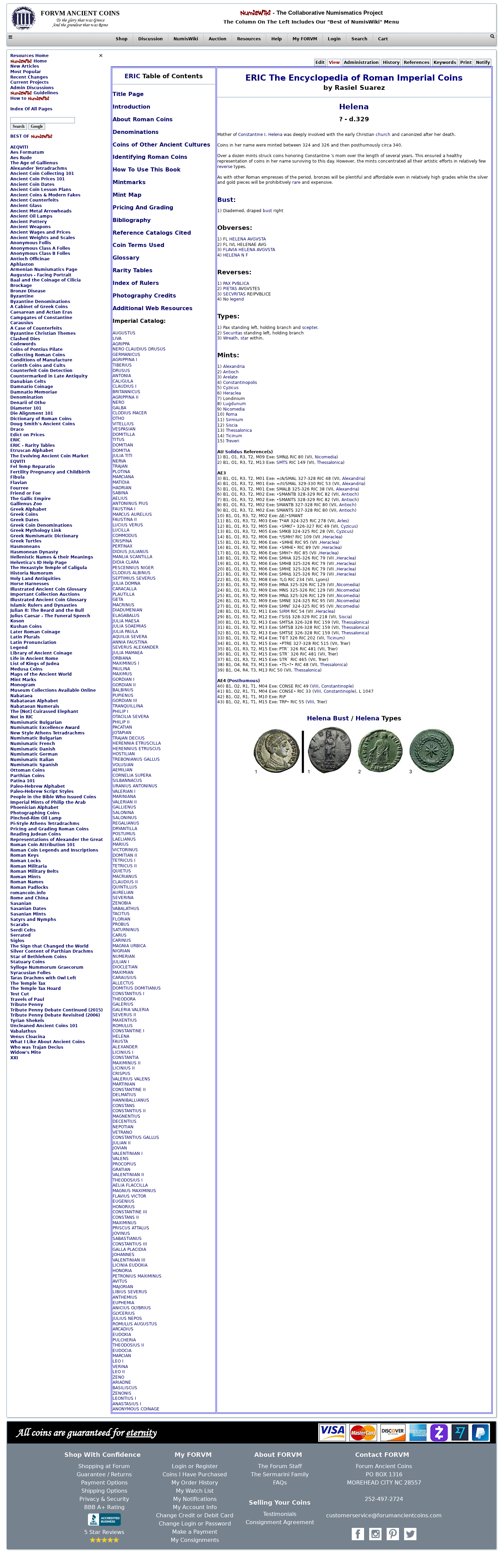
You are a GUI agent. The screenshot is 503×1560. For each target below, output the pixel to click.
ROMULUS (123, 1025)
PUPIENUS (123, 695)
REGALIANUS (126, 823)
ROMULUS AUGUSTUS (135, 1324)
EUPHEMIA (123, 1302)
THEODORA (124, 999)
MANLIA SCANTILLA (132, 556)
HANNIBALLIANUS (131, 1100)
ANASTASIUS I (127, 1404)
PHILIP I (120, 711)
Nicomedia (234, 409)
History (391, 62)
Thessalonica (239, 430)
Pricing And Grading (143, 207)
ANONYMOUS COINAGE (136, 1409)
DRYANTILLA (125, 828)
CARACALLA (125, 588)
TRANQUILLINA (128, 706)
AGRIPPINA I (125, 359)
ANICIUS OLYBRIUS (132, 1308)
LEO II (119, 1371)
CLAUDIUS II (125, 882)
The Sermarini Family (280, 1474)
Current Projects (29, 82)
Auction (218, 39)
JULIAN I (121, 962)
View (334, 62)
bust (267, 210)
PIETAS (230, 288)
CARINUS (122, 940)
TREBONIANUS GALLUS (136, 759)
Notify (483, 62)
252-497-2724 (384, 1499)
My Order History (194, 1482)
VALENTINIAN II (128, 1174)
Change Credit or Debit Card (194, 1515)
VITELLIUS (123, 424)
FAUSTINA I (124, 509)
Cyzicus (230, 387)
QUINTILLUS (125, 887)
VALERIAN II (125, 802)
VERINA (120, 1366)
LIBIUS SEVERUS (130, 1291)
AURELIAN (123, 892)
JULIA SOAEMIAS (129, 626)
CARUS (120, 935)
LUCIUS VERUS (128, 525)
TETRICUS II (125, 866)
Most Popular (25, 71)
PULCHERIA (124, 1340)
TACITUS (121, 913)
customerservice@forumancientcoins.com (384, 1515)
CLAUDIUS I (125, 386)
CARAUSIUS (125, 977)
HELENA (121, 1036)
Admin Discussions (32, 87)
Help (276, 39)
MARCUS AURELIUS (132, 514)
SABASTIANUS (127, 1238)
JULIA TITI (122, 455)
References (416, 62)
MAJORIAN (123, 1286)
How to (19, 98)
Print (466, 62)
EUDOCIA (122, 1350)
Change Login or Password (195, 1523)
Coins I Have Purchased (195, 1474)
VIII (315, 686)
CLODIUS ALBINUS (132, 572)
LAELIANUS (124, 839)
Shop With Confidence (102, 1454)
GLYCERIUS (124, 1313)
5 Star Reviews (104, 1532)
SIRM (284, 611)
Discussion (150, 39)
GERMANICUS (126, 354)
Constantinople (336, 686)
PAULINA (121, 668)
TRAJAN (120, 466)
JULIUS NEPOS (127, 1318)
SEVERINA (123, 897)
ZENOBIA (122, 903)
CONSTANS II (126, 1217)
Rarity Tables (133, 270)
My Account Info (195, 1507)
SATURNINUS (126, 929)
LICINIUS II (124, 1068)
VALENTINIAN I (128, 1153)
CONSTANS (124, 1105)
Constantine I (252, 134)
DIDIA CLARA (126, 562)
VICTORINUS (125, 849)
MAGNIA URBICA (129, 945)
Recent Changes (29, 77)
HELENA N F (235, 255)
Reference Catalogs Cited (152, 233)
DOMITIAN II (125, 855)
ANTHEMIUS (125, 1297)
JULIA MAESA (126, 621)
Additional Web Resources (153, 308)
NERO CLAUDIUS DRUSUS (139, 349)
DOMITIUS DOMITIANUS (137, 988)
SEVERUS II (124, 1014)
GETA (118, 599)
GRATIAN (121, 1169)
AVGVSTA (256, 239)
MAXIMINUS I (126, 663)
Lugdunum (234, 403)
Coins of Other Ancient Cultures (161, 144)
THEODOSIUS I (128, 1180)
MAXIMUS (122, 674)
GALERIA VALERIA (131, 1009)
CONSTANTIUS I (128, 993)
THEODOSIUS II (128, 1345)
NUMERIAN (124, 956)
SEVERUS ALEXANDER (135, 647)
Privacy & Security (104, 1499)
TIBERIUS (122, 365)
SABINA (120, 493)
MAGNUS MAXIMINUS (134, 1190)
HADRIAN (122, 487)
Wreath (230, 338)
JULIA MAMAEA (128, 652)
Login (334, 39)
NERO (118, 402)
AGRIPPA (121, 344)
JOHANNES (123, 1254)
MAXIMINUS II (127, 1063)
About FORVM (278, 1454)
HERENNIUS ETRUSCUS (137, 748)
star (244, 338)
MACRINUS (123, 605)
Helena (354, 106)
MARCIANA (123, 476)
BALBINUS (123, 690)
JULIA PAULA (125, 631)
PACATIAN (122, 727)
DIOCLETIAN (125, 967)
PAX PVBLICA (236, 283)
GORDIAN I (123, 679)
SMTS (282, 462)
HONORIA (122, 1270)
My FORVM (305, 39)
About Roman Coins (143, 119)
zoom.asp (20, 103)
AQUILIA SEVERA (130, 636)
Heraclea (232, 393)
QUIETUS (122, 871)
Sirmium (234, 419)
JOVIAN (120, 1148)
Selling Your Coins (280, 1502)
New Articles (24, 66)
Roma (231, 414)
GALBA (119, 407)
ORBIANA (122, 658)
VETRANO (122, 1132)
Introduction (131, 106)
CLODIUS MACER (130, 413)
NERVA (119, 461)
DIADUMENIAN (127, 610)
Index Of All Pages (31, 109)
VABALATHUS (126, 908)
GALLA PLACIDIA (129, 1249)
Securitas (232, 333)
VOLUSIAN (123, 764)
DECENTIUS (125, 1121)
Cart (383, 39)
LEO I (118, 1361)
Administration (361, 62)
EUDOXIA (122, 1334)
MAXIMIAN (123, 972)
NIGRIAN (121, 951)
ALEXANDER (125, 1047)
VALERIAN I (124, 791)
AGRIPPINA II (126, 397)
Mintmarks (129, 182)
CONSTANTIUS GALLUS (136, 1137)
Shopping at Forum (104, 1466)
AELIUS (120, 498)
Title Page (128, 94)
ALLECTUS (123, 983)
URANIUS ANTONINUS (135, 786)
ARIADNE (122, 1382)
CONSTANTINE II (129, 1089)
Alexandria (234, 366)
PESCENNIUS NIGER (133, 567)
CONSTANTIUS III (130, 1244)
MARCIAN (122, 1355)
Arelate (230, 377)
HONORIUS (124, 1206)
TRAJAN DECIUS (129, 738)
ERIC (132, 76)
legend (237, 299)
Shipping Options (104, 1491)
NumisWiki (185, 39)
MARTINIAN (124, 1084)
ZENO (118, 1377)
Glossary (126, 257)
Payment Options (104, 1482)
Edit (320, 62)
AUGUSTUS (124, 333)
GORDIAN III (125, 700)
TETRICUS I (124, 860)
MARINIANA (124, 796)
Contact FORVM (382, 1454)
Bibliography (132, 220)
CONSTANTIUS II (129, 1110)
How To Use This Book (147, 169)
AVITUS (120, 1281)
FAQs (280, 1482)
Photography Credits (144, 295)
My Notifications (195, 1499)
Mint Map (127, 195)
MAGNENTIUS (126, 1116)
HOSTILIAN (124, 753)
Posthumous (243, 680)
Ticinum (234, 435)
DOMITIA (121, 450)
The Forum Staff (280, 1466)
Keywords (445, 62)
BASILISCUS (125, 1387)
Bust (225, 199)
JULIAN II (122, 1143)
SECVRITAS (234, 294)
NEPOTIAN (123, 1126)
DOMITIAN (123, 445)
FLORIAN (121, 919)
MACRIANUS (125, 876)
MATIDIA (121, 482)
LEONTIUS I (124, 1398)
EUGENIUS (123, 1201)
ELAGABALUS (126, 615)
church (383, 134)
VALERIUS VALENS (131, 1079)
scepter (309, 327)
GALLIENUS (124, 807)
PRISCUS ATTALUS (131, 1228)
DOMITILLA (124, 434)
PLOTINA (121, 471)
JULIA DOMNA (126, 583)
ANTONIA (122, 375)
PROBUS (121, 924)
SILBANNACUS (127, 780)
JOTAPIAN (122, 732)
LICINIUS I (123, 1052)
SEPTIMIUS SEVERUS (134, 578)
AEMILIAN (122, 770)
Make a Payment (194, 1532)
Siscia (231, 425)
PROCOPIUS (124, 1164)
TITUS (119, 439)
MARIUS (121, 844)
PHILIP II (121, 722)
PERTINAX (122, 546)
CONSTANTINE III (130, 1212)
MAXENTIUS (125, 1020)
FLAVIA (230, 249)
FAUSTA (120, 1041)
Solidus (233, 452)
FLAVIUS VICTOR (129, 1196)
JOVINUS (121, 1233)
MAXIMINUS (125, 1222)
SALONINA (123, 812)
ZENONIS (122, 1393)
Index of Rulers (136, 283)
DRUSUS (121, 370)
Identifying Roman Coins (150, 157)
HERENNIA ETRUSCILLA (137, 743)
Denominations (136, 132)
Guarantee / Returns (104, 1474)
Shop (122, 39)
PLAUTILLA (123, 594)
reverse (224, 166)
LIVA (117, 338)
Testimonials (279, 1514)
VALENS (121, 1158)
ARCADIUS (123, 1329)
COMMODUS (125, 535)
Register (207, 1466)
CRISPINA (122, 541)
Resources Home (29, 55)
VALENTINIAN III (129, 1260)
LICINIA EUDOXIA (130, 1265)
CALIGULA (123, 381)
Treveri (232, 441)
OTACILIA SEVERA (131, 716)
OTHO (118, 418)
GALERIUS (123, 1004)
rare (296, 182)
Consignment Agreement (280, 1522)
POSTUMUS (124, 833)
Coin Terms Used (138, 245)
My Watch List (195, 1491)
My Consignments (195, 1540)
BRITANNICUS (126, 391)
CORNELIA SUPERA (132, 775)
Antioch (231, 372)
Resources (249, 39)
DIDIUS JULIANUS (131, 551)
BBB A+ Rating (104, 1507)
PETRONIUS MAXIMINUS (137, 1276)
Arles (342, 521)
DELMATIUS (124, 1094)
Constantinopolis (240, 382)
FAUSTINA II (125, 519)
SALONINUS (125, 817)
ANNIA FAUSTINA (130, 642)
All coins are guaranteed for (86, 1432)
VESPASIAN (124, 429)
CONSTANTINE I (128, 1031)
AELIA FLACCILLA (130, 1185)
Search (359, 39)
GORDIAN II (124, 684)
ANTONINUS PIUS (130, 503)
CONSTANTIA (126, 1057)
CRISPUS (121, 1073)
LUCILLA (121, 530)
